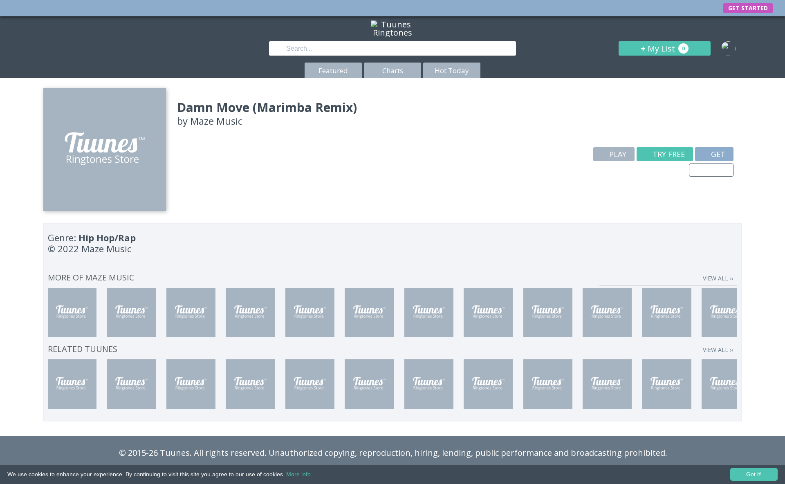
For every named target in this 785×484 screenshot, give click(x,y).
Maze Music (216, 121)
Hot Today (452, 70)
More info (298, 474)
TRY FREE (667, 154)
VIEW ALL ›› (718, 278)
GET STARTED (748, 8)
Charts (392, 70)
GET (717, 154)
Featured (333, 70)
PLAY (616, 154)
